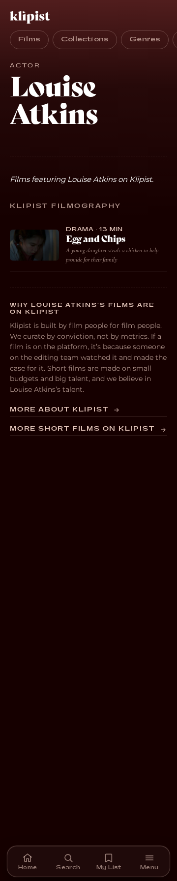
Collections (85, 39)
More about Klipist (59, 409)
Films (29, 39)
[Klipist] (32, 17)
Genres (144, 39)
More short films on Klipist (82, 429)
